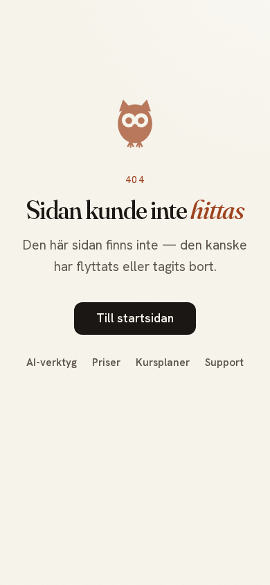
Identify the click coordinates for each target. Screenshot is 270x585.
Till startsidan (135, 318)
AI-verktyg (51, 362)
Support (224, 362)
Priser (106, 362)
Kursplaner (163, 362)
